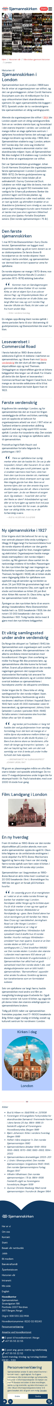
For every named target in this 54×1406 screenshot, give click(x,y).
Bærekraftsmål (9, 1264)
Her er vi (6, 1226)
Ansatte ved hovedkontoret (16, 1332)
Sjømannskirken (19, 9)
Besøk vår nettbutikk (13, 1248)
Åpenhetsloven (10, 1269)
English (5, 1291)
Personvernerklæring (12, 1326)
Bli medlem (7, 1258)
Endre (17, 1396)
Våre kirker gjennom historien (36, 59)
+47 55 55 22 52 (14, 1353)
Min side (6, 1286)
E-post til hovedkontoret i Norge (22, 1337)
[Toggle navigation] (49, 9)
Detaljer (43, 1390)
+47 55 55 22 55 (14, 1341)
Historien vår (15, 59)
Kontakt (6, 1237)
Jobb (4, 1253)
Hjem (4, 59)
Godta (38, 1396)
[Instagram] (10, 1401)
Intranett (6, 1280)
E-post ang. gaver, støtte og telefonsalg (26, 1349)
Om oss (6, 1231)
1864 (45, 117)
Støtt (44, 8)
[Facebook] (4, 1401)
